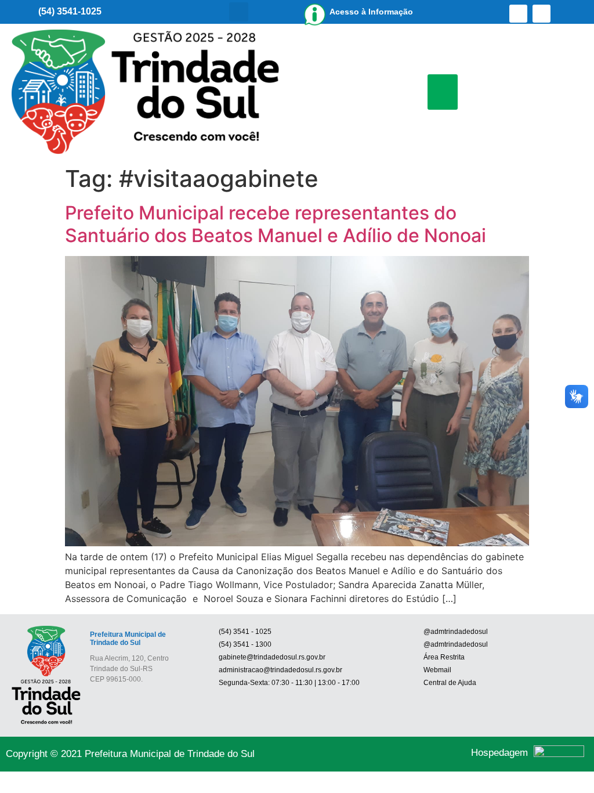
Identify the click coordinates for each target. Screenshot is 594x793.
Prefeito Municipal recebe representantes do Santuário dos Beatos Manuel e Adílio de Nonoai (275, 223)
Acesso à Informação (371, 11)
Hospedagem (499, 752)
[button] (238, 11)
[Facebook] (518, 14)
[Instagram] (541, 14)
